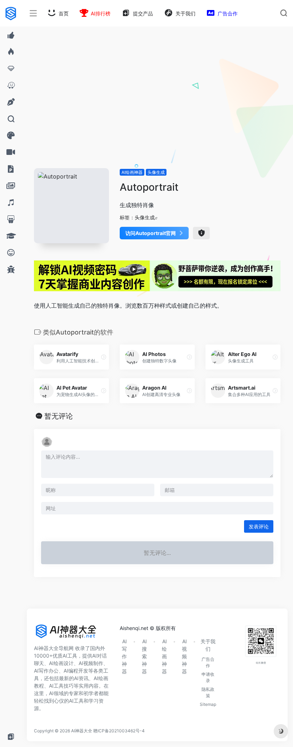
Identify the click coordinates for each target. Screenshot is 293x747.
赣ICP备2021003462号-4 (119, 730)
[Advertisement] (157, 114)
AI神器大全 (81, 730)
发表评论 (259, 526)
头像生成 (156, 172)
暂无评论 (58, 416)
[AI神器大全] (66, 634)
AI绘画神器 (132, 172)
